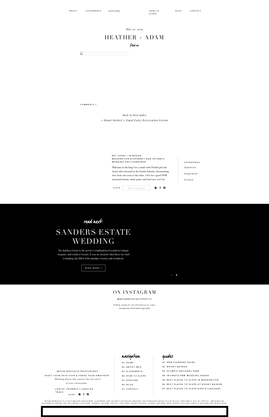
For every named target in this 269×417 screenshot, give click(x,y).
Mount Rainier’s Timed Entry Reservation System (136, 120)
